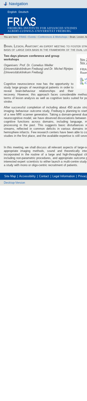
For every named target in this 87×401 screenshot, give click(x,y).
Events (32, 37)
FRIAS (22, 37)
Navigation (18, 4)
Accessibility (27, 176)
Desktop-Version (14, 182)
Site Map (10, 176)
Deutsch (24, 12)
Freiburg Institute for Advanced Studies (42, 28)
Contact (44, 176)
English (12, 12)
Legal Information (63, 176)
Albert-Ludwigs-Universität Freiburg (39, 31)
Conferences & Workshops (53, 37)
